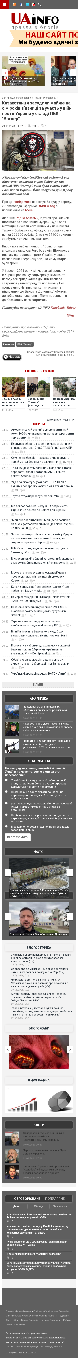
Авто (51, 1315)
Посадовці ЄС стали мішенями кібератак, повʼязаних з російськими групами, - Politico (45, 710)
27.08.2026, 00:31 (21, 1004)
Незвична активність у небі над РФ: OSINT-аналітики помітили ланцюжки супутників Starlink (39, 611)
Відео (24, 1320)
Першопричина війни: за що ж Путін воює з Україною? (44, 1152)
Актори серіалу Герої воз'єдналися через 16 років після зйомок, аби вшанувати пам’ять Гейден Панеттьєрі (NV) (38, 997)
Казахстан (8, 344)
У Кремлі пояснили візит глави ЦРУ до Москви (34, 1254)
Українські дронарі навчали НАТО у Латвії (38, 673)
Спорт (9, 1320)
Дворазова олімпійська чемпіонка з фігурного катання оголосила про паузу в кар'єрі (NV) (39, 970)
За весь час (60, 1206)
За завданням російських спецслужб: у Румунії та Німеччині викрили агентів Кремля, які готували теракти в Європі (42, 538)
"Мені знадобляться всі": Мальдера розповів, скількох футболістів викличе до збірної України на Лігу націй (42, 524)
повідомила (22, 202)
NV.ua (29, 210)
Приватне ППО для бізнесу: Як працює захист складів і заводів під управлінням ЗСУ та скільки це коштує (46, 744)
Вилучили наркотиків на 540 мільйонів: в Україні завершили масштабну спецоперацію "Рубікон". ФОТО (39, 893)
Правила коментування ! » (60, 419)
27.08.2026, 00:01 (21, 1018)
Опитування (39, 761)
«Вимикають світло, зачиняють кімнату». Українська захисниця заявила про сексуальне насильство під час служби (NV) (39, 983)
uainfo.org (43, 1337)
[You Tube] (33, 5)
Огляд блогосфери (38, 1320)
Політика (37, 1311)
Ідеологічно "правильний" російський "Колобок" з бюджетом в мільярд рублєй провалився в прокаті (46, 1169)
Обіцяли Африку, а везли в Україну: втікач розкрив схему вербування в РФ (64, 405)
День (16, 1206)
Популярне (55, 1199)
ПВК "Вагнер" (24, 344)
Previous (4, 72)
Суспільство (50, 1311)
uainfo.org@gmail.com (51, 1346)
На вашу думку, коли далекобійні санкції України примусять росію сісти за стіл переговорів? (35, 771)
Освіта (43, 1315)
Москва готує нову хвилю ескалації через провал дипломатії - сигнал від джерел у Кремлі (38, 576)
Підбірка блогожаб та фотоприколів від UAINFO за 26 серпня (21, 81)
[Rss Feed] (14, 5)
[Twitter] (26, 5)
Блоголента (55, 1320)
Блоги (39, 1125)
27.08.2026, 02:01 (21, 964)
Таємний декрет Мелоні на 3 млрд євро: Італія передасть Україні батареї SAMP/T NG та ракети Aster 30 (41, 471)
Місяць (38, 1206)
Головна (10, 1311)
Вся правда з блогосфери (16, 97)
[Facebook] (20, 5)
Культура (16, 1315)
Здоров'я (64, 1315)
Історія (35, 1315)
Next (74, 72)
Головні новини (23, 1311)
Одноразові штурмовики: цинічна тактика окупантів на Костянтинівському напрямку (43, 1136)
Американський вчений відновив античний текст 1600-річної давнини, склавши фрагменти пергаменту (42, 433)
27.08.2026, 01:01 (21, 989)
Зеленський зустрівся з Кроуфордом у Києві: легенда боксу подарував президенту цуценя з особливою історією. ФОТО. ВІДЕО (39, 1266)
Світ (8, 1315)
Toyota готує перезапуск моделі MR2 (35, 496)
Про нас (10, 1346)
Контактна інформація (27, 1346)
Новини (38, 424)
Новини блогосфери (45, 97)
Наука (26, 1315)
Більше (38, 684)
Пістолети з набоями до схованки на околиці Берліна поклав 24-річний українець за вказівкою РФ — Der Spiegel (40, 649)
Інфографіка (39, 1080)
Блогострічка (39, 948)
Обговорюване (27, 1199)
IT (57, 1315)
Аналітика (39, 699)
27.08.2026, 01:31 (21, 975)
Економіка (64, 1311)
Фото (39, 852)
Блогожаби (39, 1028)
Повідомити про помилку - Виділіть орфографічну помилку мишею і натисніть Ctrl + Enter (38, 331)
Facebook (57, 308)
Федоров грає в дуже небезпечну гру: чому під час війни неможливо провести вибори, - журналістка (47, 727)
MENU (4, 4)
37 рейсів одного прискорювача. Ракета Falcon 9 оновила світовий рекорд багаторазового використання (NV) (41, 958)
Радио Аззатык (26, 218)
